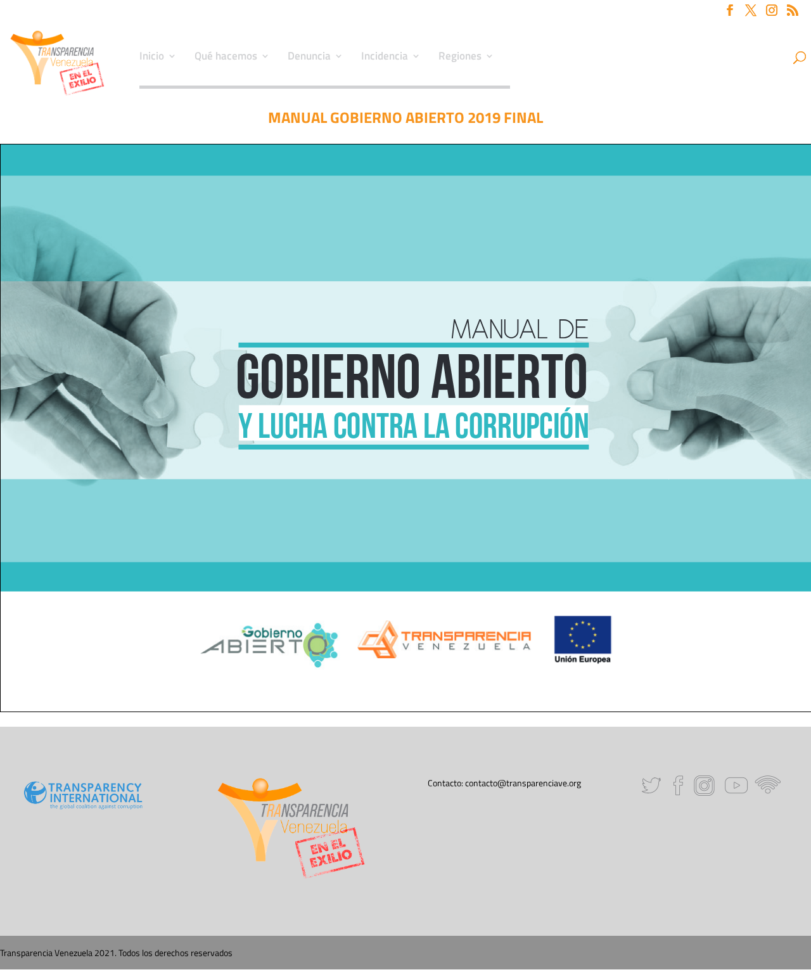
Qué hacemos (226, 57)
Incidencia (384, 57)
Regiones (460, 57)
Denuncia (309, 57)
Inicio (151, 57)
